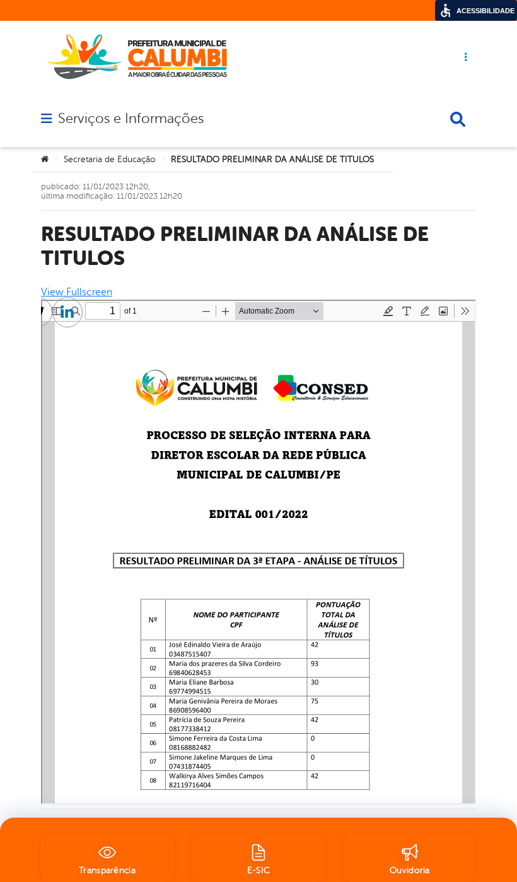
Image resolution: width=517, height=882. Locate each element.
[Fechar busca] (457, 119)
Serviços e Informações (131, 118)
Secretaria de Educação (110, 159)
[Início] (45, 159)
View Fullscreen (76, 292)
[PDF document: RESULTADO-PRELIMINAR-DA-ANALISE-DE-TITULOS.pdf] (258, 552)
